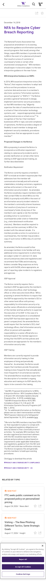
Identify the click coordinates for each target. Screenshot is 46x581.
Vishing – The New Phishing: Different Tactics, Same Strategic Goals (22, 525)
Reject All (23, 559)
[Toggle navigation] (41, 4)
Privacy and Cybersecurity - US (18, 468)
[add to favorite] (42, 13)
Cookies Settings (23, 574)
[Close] (42, 546)
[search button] (33, 4)
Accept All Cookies (23, 567)
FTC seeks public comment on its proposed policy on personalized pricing (22, 499)
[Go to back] (3, 4)
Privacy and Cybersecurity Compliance (22, 463)
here (33, 398)
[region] (23, 561)
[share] (37, 13)
